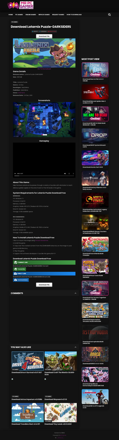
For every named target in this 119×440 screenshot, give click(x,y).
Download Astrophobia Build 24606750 (93, 342)
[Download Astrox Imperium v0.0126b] (28, 388)
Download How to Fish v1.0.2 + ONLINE (93, 80)
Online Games (30, 15)
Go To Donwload (44, 69)
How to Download (74, 15)
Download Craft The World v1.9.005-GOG (60, 373)
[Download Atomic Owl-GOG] (95, 157)
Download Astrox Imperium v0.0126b (27, 399)
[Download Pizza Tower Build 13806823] (95, 266)
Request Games (58, 15)
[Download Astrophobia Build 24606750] (95, 332)
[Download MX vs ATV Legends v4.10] (95, 396)
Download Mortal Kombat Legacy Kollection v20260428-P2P (95, 210)
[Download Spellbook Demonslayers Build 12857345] (95, 374)
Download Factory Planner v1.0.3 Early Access (94, 188)
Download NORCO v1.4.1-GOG (93, 364)
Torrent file (21, 269)
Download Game (23, 280)
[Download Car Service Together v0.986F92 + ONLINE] (95, 288)
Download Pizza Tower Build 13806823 (93, 276)
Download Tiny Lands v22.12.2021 (58, 424)
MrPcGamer (60, 437)
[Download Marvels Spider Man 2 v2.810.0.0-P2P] (95, 91)
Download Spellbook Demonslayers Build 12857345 (93, 385)
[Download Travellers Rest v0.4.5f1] (28, 412)
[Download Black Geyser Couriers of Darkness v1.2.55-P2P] (95, 222)
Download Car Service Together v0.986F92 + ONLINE (94, 298)
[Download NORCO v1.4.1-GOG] (95, 354)
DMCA (63, 433)
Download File (44, 36)
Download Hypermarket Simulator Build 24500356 (92, 320)
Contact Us (57, 433)
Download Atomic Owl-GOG (93, 167)
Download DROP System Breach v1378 (94, 146)
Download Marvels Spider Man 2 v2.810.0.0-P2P (94, 102)
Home (11, 15)
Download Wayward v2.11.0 (56, 399)
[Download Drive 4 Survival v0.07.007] (28, 361)
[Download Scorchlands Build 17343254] (95, 244)
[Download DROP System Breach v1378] (95, 135)
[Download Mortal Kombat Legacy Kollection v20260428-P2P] (95, 200)
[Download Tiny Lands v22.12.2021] (61, 412)
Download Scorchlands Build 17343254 (93, 254)
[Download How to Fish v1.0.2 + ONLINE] (95, 69)
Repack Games (44, 15)
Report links (53, 31)
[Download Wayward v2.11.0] (61, 388)
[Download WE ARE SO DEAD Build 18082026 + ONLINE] (95, 113)
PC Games (19, 15)
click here (21, 93)
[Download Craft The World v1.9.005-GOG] (61, 361)
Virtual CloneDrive (41, 240)
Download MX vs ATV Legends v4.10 (93, 407)
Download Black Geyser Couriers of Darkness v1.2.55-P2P (94, 232)
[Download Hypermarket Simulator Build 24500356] (95, 310)
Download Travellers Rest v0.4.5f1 (26, 424)
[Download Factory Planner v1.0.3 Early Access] (95, 178)
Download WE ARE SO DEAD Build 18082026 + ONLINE (94, 124)
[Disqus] (44, 319)
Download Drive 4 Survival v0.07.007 (27, 372)
